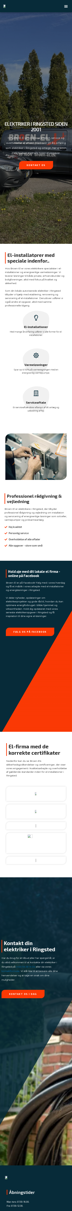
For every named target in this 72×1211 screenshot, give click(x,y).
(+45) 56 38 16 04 (25, 966)
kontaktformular (11, 971)
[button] (66, 6)
